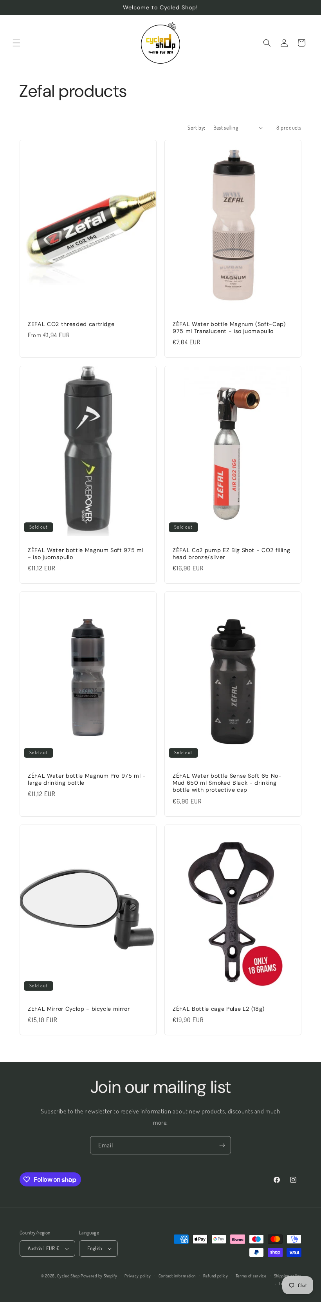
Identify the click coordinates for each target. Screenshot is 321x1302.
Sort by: (196, 127)
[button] (16, 43)
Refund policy (215, 1276)
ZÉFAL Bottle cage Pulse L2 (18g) (219, 1008)
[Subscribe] (222, 1145)
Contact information (177, 1276)
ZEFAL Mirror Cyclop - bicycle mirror (79, 1008)
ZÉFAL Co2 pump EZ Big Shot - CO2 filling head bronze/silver (231, 554)
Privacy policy (137, 1276)
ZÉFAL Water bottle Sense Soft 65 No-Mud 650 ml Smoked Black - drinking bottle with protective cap (227, 782)
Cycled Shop (68, 1276)
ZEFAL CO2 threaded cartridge (71, 324)
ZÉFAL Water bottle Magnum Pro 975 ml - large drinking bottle (87, 779)
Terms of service (251, 1276)
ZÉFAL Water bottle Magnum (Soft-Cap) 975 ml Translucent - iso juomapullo (229, 328)
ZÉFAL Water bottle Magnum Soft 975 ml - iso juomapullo (85, 554)
